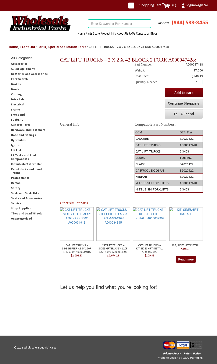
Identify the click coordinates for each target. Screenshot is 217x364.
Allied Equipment (23, 69)
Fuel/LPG (17, 120)
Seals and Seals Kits (25, 193)
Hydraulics (18, 140)
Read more (186, 259)
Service (16, 203)
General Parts (21, 125)
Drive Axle (18, 99)
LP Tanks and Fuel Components (23, 157)
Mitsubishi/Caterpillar (26, 164)
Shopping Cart (157, 5)
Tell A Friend (183, 113)
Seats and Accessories (26, 198)
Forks (42, 47)
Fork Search (19, 79)
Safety (15, 188)
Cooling (16, 94)
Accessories (19, 64)
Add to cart (183, 92)
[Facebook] (131, 5)
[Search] (148, 24)
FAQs (132, 33)
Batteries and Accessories (29, 74)
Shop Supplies (21, 208)
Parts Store (93, 33)
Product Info (108, 33)
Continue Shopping (183, 103)
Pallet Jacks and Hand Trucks (26, 171)
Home (81, 33)
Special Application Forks (67, 47)
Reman (16, 183)
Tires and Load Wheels (26, 213)
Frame (15, 109)
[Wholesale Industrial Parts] (40, 23)
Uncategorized (21, 218)
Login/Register (197, 5)
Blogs (153, 33)
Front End (27, 47)
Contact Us (143, 33)
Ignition (16, 145)
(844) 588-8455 (190, 22)
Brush (15, 89)
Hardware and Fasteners (28, 130)
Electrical (17, 104)
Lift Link (16, 150)
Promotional (20, 178)
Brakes (16, 84)
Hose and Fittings (23, 135)
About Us (122, 33)
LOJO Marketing (193, 358)
